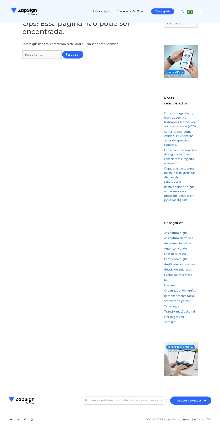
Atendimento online (177, 243)
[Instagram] (31, 419)
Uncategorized (174, 317)
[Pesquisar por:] (42, 54)
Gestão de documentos (179, 264)
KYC (166, 280)
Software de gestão (177, 301)
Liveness (169, 285)
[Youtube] (11, 419)
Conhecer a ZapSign (130, 11)
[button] (182, 11)
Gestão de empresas (178, 269)
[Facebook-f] (24, 419)
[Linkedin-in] (17, 419)
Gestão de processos (178, 275)
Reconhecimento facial (179, 296)
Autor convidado (175, 248)
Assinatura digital (176, 233)
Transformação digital (179, 311)
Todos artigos (101, 11)
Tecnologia (171, 306)
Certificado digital (176, 259)
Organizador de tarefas (180, 290)
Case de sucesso (175, 254)
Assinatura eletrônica (178, 238)
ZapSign (169, 322)
